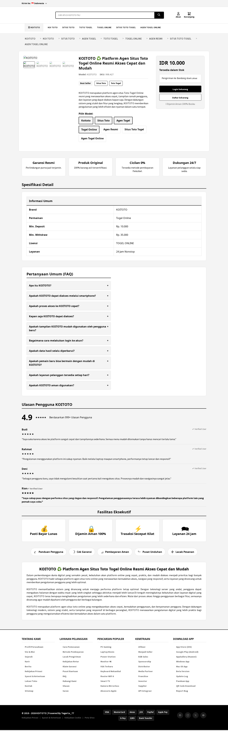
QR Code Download (185, 686)
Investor (142, 681)
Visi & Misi (30, 652)
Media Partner (145, 671)
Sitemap (29, 691)
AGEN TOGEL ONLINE (150, 27)
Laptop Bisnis (107, 652)
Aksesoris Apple (108, 691)
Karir (27, 661)
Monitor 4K (106, 661)
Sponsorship (144, 661)
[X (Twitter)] (196, 715)
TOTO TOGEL (85, 27)
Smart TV (105, 681)
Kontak (28, 686)
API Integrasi (145, 691)
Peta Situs (89, 717)
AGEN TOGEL (89, 38)
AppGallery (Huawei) (186, 656)
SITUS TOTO (68, 27)
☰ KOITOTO (34, 27)
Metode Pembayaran (73, 652)
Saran (66, 691)
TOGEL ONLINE (104, 27)
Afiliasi (141, 647)
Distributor (144, 666)
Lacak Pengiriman (72, 656)
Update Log (182, 676)
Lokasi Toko (31, 681)
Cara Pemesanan (71, 647)
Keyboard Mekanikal (111, 671)
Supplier (142, 686)
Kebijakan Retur (71, 661)
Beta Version (182, 671)
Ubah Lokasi (191, 78)
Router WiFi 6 (107, 676)
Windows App (182, 661)
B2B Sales (143, 656)
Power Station (108, 656)
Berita (28, 666)
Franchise (143, 676)
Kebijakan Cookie (73, 717)
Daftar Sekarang (180, 97)
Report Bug (182, 691)
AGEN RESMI (156, 38)
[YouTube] (203, 715)
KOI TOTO (53, 27)
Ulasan (66, 686)
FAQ (64, 676)
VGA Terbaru (107, 666)
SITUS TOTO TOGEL (126, 27)
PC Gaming (106, 647)
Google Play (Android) (187, 652)
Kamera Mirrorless (110, 686)
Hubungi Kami (69, 681)
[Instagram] (188, 715)
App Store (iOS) (184, 647)
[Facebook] (180, 715)
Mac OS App (182, 666)
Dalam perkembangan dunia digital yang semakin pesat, (58, 575)
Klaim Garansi (69, 666)
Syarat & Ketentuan (35, 676)
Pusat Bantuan (70, 671)
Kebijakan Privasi (33, 671)
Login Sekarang (180, 89)
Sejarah (29, 656)
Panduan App (182, 681)
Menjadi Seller (145, 652)
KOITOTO (30, 38)
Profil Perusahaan (34, 647)
